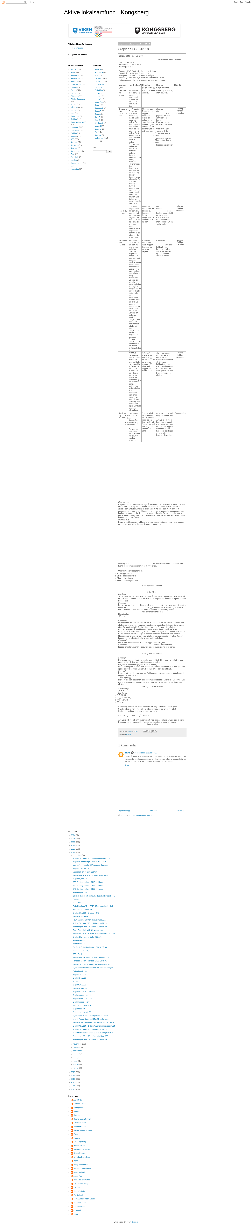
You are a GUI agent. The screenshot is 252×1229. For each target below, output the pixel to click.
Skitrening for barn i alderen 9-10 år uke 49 (90, 1040)
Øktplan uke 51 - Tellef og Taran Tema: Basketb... (92, 875)
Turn (72, 154)
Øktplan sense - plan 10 (82, 999)
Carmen (77, 1115)
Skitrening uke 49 (80, 971)
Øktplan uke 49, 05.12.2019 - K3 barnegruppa (91, 957)
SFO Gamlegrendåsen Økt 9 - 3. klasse (88, 882)
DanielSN (99, 87)
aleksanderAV (100, 138)
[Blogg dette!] (147, 731)
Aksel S (98, 69)
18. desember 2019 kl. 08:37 (145, 753)
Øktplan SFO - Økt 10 (81, 869)
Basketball (75, 81)
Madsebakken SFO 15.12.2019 (85, 872)
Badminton (75, 75)
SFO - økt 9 (77, 903)
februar (76, 1064)
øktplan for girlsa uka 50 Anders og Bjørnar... (90, 865)
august (76, 1054)
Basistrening (75, 78)
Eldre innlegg (180, 811)
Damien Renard (80, 1127)
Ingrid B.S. (99, 102)
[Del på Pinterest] (155, 731)
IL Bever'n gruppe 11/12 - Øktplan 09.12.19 (90, 923)
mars (75, 1061)
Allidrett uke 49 (79, 940)
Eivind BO (99, 90)
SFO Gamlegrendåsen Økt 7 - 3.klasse (88, 889)
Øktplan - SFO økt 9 (80, 916)
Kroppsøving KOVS (78, 122)
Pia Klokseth (78, 1195)
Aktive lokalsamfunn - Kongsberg (106, 12)
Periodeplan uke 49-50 (82, 1012)
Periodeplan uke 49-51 (82, 1005)
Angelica (77, 1111)
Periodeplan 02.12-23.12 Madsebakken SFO (90, 1036)
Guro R (97, 93)
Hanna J (98, 96)
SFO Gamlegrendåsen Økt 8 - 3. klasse (88, 886)
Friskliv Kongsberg (78, 99)
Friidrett (74, 93)
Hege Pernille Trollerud (83, 1149)
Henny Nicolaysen (81, 1153)
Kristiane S (99, 123)
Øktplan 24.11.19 (79, 975)
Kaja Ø (97, 120)
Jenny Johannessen (82, 1165)
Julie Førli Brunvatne (82, 1180)
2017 (73, 1076)
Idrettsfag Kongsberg (82, 1157)
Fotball (73, 90)
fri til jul (75, 981)
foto (72, 59)
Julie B (97, 117)
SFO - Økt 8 (77, 954)
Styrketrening (76, 151)
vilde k (97, 141)
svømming (75, 169)
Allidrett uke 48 (79, 944)
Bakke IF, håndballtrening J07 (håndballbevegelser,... (94, 896)
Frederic (77, 1138)
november (77, 1044)
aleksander (78, 1210)
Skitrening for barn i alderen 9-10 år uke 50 (90, 927)
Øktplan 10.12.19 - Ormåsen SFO (86, 913)
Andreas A (99, 72)
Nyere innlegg (124, 811)
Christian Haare (80, 1123)
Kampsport (75, 116)
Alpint (73, 72)
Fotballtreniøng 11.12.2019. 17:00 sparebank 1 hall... (93, 906)
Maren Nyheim (79, 1191)
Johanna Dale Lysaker (82, 1168)
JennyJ (97, 105)
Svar (127, 765)
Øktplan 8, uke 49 (80, 988)
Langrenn (74, 127)
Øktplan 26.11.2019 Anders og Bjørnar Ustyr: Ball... (93, 964)
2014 (73, 1086)
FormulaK (74, 87)
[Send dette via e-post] (144, 731)
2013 (73, 1089)
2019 (73, 852)
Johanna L (99, 108)
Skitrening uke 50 (80, 893)
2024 (73, 835)
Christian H (99, 84)
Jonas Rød (78, 1176)
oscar (76, 1214)
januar (76, 1068)
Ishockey (74, 110)
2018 (73, 1072)
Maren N (98, 126)
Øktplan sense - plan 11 (82, 995)
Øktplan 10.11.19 (79, 985)
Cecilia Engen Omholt (82, 1119)
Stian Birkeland (80, 1203)
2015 (73, 1082)
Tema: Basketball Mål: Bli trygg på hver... (89, 930)
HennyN (98, 99)
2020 (73, 849)
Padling (74, 133)
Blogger (135, 1222)
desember (77, 855)
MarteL (128, 735)
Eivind (76, 1134)
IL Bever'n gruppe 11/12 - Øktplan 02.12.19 (90, 1029)
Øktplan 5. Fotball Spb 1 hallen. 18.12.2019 (90, 862)
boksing (74, 160)
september (77, 1051)
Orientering (75, 130)
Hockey (74, 104)
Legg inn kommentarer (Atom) (140, 815)
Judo (73, 113)
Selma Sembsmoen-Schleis (85, 1199)
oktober (76, 1047)
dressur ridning (77, 163)
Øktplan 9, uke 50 (80, 879)
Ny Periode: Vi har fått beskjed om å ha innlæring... (93, 1016)
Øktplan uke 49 (79, 1009)
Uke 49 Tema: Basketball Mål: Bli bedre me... (90, 1019)
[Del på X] (150, 731)
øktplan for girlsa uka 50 (82, 910)
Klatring (74, 119)
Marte (127, 753)
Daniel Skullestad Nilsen (83, 1130)
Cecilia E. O (99, 81)
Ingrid (76, 1161)
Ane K (97, 75)
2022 (73, 842)
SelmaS (98, 135)
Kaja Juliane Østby (81, 1184)
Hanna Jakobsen (80, 1146)
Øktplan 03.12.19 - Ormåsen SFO (86, 992)
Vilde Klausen (79, 1206)
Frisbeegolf (75, 96)
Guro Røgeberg (80, 1142)
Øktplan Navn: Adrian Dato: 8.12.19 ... (87, 937)
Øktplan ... (84, 899)
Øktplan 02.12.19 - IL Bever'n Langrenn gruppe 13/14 (94, 1026)
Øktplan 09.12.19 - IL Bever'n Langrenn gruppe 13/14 (94, 934)
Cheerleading (76, 84)
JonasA (98, 114)
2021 (73, 845)
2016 (73, 1079)
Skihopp (74, 142)
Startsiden (153, 811)
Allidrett (74, 69)
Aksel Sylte (78, 1100)
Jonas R (98, 111)
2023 (73, 839)
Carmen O (99, 78)
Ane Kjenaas (79, 1108)
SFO (72, 139)
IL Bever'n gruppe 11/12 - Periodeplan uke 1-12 (91, 858)
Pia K (97, 132)
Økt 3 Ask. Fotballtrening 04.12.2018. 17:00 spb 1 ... (93, 947)
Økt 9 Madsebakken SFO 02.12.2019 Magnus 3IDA (93, 1033)
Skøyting (74, 148)
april (75, 1058)
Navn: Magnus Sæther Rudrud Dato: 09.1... (90, 920)
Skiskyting (75, 145)
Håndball (74, 107)
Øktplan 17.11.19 (79, 978)
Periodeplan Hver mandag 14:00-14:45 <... (90, 961)
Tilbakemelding (77, 48)
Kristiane (77, 1187)
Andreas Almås (79, 1104)
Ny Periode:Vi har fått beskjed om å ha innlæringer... (93, 968)
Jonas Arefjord (79, 1172)
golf (72, 166)
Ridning (74, 136)
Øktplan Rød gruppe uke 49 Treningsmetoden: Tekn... (94, 1022)
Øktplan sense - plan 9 (82, 1002)
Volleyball (74, 157)
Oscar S (98, 129)
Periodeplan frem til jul (82, 951)
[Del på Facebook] (152, 731)
